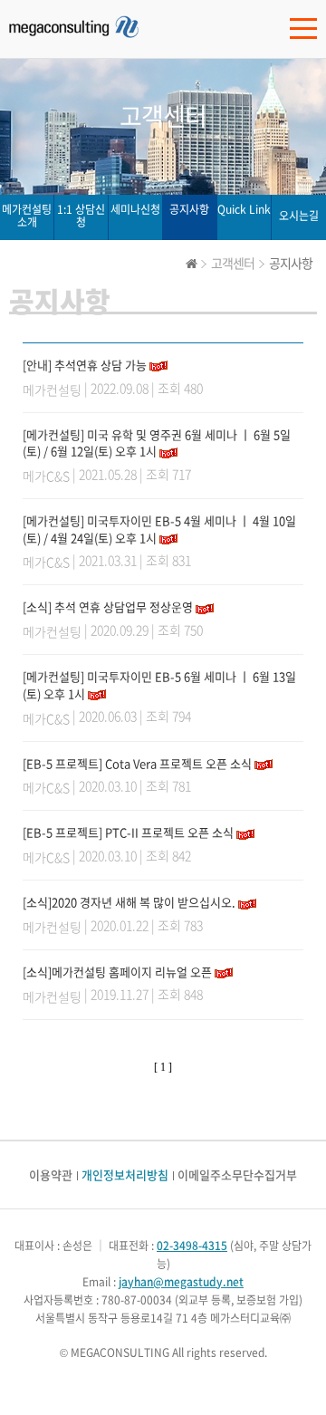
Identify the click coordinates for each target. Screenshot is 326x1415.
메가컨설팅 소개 (27, 215)
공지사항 (189, 209)
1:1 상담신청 (81, 215)
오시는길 (299, 215)
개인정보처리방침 (125, 1174)
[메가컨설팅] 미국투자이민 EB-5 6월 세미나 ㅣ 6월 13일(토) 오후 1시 (159, 685)
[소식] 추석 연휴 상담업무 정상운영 (108, 606)
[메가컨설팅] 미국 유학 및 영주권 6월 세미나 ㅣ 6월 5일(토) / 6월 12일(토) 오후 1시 (157, 443)
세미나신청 (135, 209)
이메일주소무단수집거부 (237, 1174)
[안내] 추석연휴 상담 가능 (85, 364)
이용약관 (50, 1174)
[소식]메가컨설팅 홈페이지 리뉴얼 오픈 (117, 971)
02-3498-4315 (192, 1245)
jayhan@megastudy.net (181, 1282)
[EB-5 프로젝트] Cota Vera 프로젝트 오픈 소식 (137, 763)
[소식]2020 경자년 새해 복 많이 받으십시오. (129, 901)
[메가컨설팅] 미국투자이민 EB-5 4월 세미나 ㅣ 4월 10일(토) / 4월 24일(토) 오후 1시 (159, 529)
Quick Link (244, 209)
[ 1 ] (163, 1067)
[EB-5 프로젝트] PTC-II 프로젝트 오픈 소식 (128, 832)
